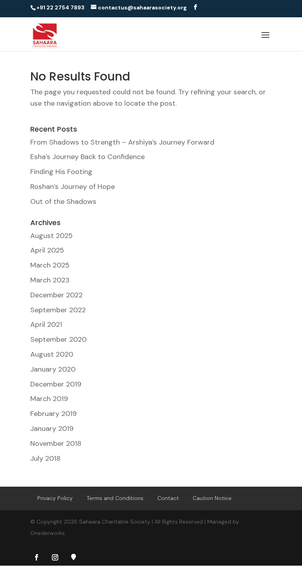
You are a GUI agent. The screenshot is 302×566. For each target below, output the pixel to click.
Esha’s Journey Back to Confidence (87, 156)
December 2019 (55, 384)
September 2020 (58, 339)
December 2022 (56, 295)
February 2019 (53, 413)
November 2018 (55, 443)
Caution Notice (212, 498)
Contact (168, 498)
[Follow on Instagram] (55, 557)
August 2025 (51, 235)
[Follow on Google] (73, 557)
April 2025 (47, 250)
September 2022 (58, 310)
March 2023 (50, 280)
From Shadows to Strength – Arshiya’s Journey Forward (122, 142)
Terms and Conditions (115, 498)
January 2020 (53, 369)
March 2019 (49, 398)
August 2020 (51, 354)
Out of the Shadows (63, 201)
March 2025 (50, 265)
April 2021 (46, 324)
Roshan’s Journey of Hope (72, 186)
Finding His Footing (61, 171)
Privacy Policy (55, 498)
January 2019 (52, 428)
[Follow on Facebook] (36, 557)
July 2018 (45, 458)
